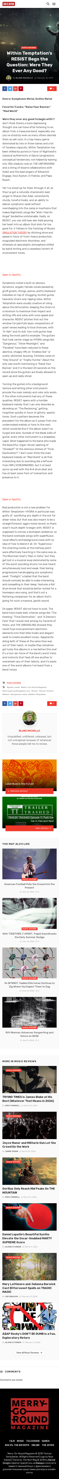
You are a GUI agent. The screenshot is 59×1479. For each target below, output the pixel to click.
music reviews (46, 691)
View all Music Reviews (27, 1352)
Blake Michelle (24, 78)
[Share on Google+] (15, 88)
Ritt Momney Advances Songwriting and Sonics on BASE (29, 1034)
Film (12, 1441)
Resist (6, 694)
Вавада (40, 1463)
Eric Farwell (12, 1105)
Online (35, 1445)
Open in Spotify (11, 274)
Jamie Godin (11, 1151)
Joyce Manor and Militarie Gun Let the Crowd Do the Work (29, 1144)
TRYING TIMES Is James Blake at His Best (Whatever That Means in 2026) (28, 1099)
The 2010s (48, 1445)
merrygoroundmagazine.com (17, 691)
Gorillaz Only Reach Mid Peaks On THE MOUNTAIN (28, 1190)
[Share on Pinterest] (20, 88)
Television (32, 1441)
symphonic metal (19, 694)
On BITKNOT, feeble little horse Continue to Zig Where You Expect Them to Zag (29, 985)
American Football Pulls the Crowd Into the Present (29, 886)
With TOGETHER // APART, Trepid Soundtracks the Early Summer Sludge (29, 935)
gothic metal (14, 687)
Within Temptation (38, 694)
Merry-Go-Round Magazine (34, 687)
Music (20, 1441)
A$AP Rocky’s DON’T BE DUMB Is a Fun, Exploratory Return (29, 1335)
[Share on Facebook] (4, 88)
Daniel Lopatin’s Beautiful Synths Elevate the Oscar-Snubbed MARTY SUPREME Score (27, 1238)
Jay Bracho (11, 1296)
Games (46, 1441)
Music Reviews (29, 47)
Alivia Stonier (13, 1247)
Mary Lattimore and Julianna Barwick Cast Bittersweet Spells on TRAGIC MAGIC (28, 1288)
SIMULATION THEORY (14, 232)
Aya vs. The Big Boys (17, 1445)
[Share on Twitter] (10, 88)
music (35, 691)
